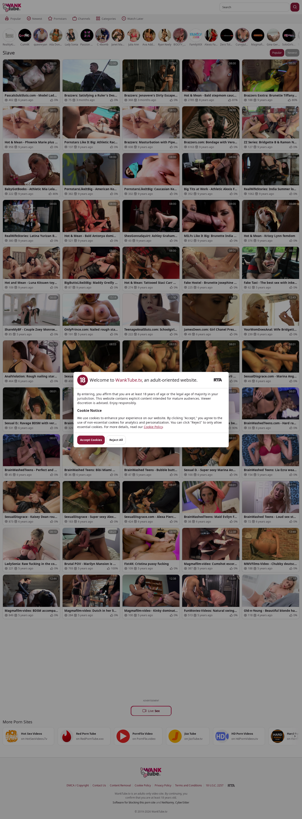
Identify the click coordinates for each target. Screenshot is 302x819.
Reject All (116, 440)
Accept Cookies (91, 440)
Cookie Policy (153, 427)
